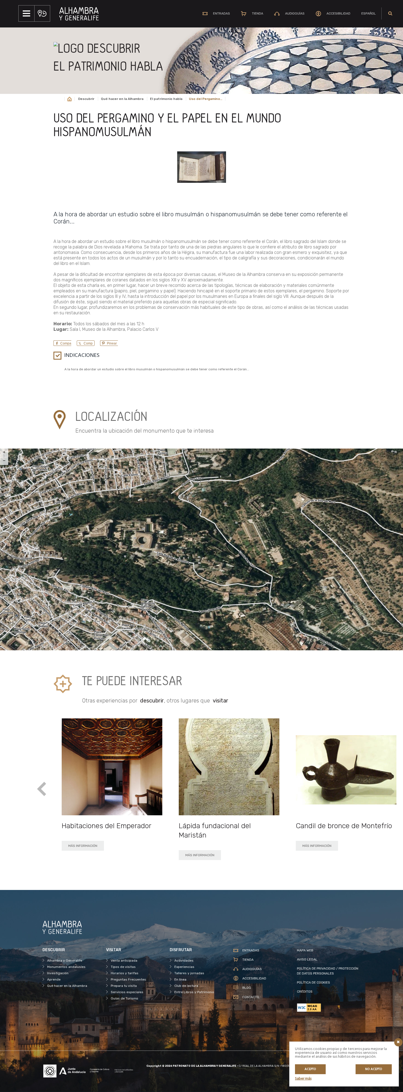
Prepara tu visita (124, 986)
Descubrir (86, 99)
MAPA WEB (305, 950)
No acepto (373, 1069)
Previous (42, 789)
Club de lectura (186, 986)
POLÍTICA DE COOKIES (313, 982)
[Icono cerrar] (398, 1042)
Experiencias (184, 967)
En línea (180, 979)
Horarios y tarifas (124, 973)
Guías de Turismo (124, 998)
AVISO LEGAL (307, 959)
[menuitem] (368, 13)
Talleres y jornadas (189, 973)
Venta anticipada (124, 960)
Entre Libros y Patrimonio (194, 992)
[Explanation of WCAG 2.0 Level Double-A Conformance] (329, 1007)
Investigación (58, 973)
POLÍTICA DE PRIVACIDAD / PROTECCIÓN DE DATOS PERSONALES (327, 971)
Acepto (310, 1069)
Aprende (54, 979)
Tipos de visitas (123, 967)
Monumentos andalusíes (66, 967)
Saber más (303, 1079)
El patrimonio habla (166, 99)
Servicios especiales (127, 992)
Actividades (184, 960)
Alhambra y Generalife (64, 960)
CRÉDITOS (305, 991)
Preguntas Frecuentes (128, 979)
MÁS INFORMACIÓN (82, 846)
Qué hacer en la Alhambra (122, 99)
